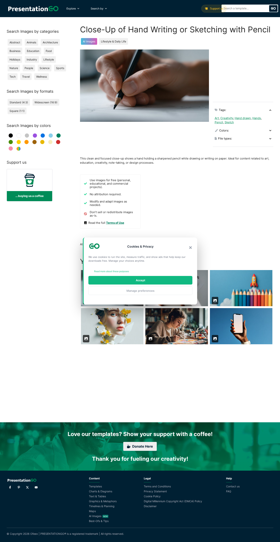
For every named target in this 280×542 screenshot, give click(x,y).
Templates (95, 486)
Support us (216, 8)
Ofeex (34, 533)
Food (49, 51)
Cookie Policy (152, 496)
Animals (31, 42)
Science (45, 68)
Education (33, 51)
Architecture (50, 42)
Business (15, 51)
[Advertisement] (243, 73)
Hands (256, 118)
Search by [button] (97, 8)
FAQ (228, 491)
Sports (60, 68)
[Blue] (43, 135)
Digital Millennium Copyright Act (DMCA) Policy (173, 501)
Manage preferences (140, 290)
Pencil (219, 122)
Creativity (226, 118)
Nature (14, 68)
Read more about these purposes (111, 271)
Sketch (229, 122)
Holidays (15, 59)
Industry (32, 59)
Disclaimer (150, 506)
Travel (26, 76)
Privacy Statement (155, 491)
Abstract (15, 42)
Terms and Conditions (157, 486)
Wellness (41, 76)
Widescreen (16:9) (45, 102)
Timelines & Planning (101, 506)
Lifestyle (48, 59)
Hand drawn (243, 118)
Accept (140, 280)
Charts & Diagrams (100, 491)
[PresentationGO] (33, 8)
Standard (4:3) (19, 102)
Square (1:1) (17, 110)
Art (217, 118)
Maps (92, 511)
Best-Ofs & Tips (99, 521)
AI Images (89, 41)
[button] (190, 247)
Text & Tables (97, 496)
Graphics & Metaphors (103, 501)
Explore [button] (71, 8)
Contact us (233, 486)
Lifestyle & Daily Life (113, 41)
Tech (13, 76)
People (29, 68)
